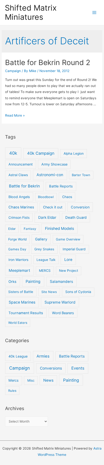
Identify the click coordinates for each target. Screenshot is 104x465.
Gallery (41, 239)
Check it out (52, 207)
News (48, 380)
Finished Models (59, 228)
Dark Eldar (47, 217)
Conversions (51, 368)
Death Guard (76, 217)
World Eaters (17, 323)
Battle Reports (61, 186)
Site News (49, 292)
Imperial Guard (74, 249)
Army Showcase (54, 164)
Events (77, 368)
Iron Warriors (18, 260)
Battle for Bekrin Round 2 (47, 62)
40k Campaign (40, 153)
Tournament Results (25, 313)
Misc (31, 380)
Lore (68, 259)
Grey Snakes (44, 249)
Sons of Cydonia (78, 292)
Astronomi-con (50, 175)
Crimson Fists (19, 217)
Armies (43, 356)
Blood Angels (19, 197)
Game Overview (68, 239)
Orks (12, 281)
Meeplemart (19, 270)
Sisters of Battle (20, 292)
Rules (12, 390)
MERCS (45, 270)
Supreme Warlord (60, 302)
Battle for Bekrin (24, 186)
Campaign (13, 71)
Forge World (17, 239)
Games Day (17, 249)
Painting (33, 281)
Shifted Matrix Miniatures (31, 12)
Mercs (13, 380)
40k (13, 153)
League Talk (46, 260)
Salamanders (61, 281)
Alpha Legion (74, 153)
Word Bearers (63, 313)
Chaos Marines (21, 207)
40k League (18, 356)
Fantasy (30, 229)
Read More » (15, 115)
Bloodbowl (46, 197)
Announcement (20, 164)
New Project (68, 270)
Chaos (67, 197)
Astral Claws (18, 175)
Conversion (80, 207)
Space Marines (22, 302)
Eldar (12, 229)
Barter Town (81, 175)
